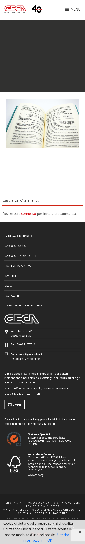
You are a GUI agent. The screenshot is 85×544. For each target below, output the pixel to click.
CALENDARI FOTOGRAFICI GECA (24, 305)
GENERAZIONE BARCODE (20, 236)
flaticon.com (48, 518)
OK (49, 540)
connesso (28, 213)
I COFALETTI (12, 295)
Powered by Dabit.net (51, 513)
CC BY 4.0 (24, 513)
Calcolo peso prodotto (22, 256)
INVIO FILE (11, 276)
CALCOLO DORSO (15, 246)
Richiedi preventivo (18, 265)
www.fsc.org (35, 475)
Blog (8, 285)
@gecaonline (32, 359)
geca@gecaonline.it (31, 354)
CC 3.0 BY (73, 518)
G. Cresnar (28, 518)
